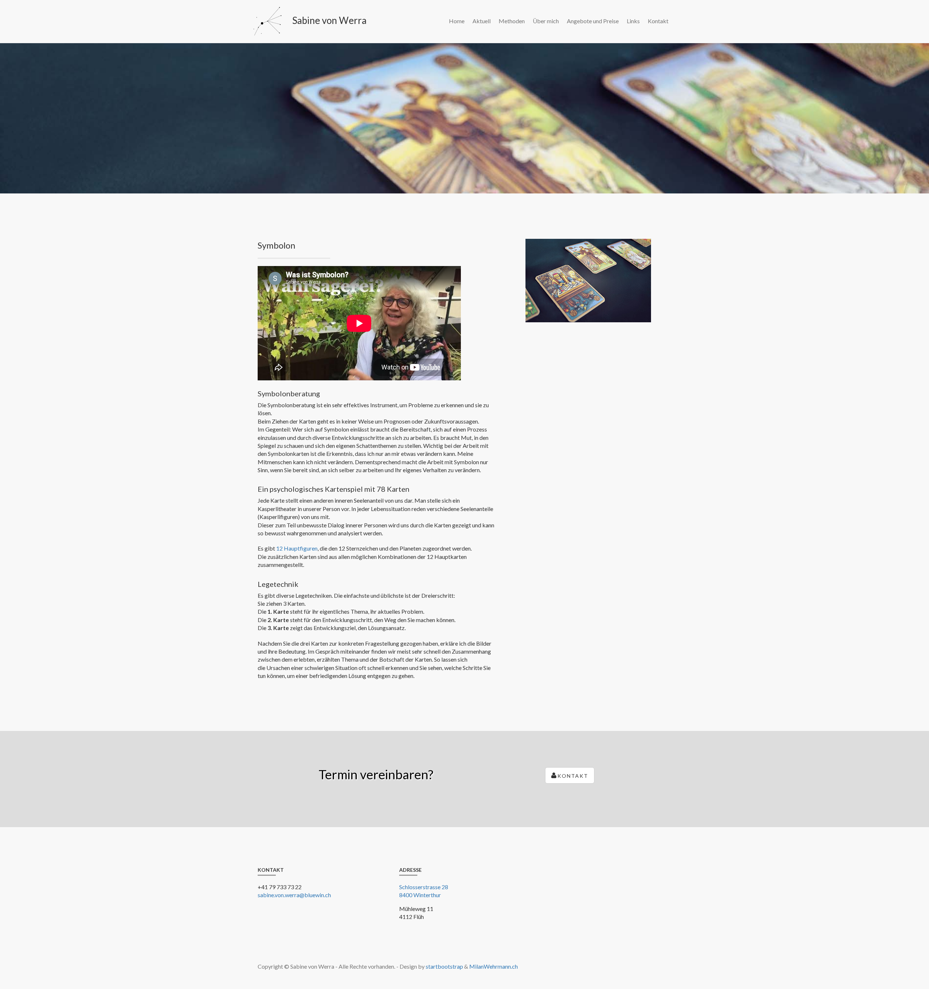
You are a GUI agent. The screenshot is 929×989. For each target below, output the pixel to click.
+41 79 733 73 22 (280, 886)
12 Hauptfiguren (297, 548)
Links (633, 20)
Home (456, 20)
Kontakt (658, 20)
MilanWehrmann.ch (493, 966)
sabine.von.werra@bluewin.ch (294, 894)
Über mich (546, 20)
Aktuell (481, 20)
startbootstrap (444, 966)
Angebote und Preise (593, 20)
